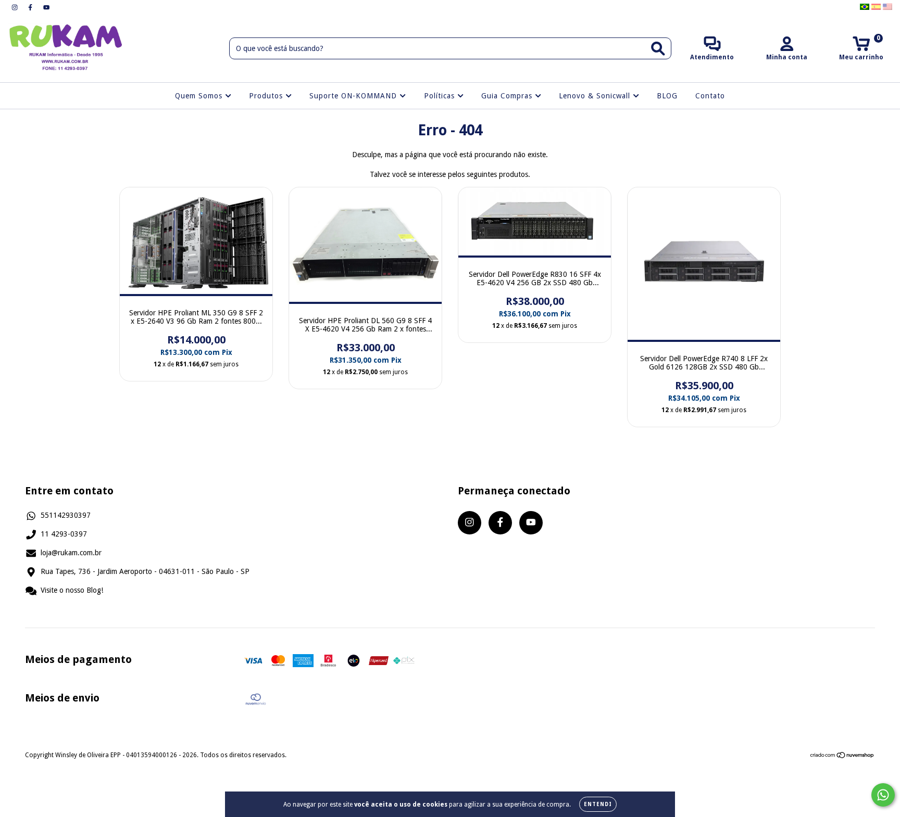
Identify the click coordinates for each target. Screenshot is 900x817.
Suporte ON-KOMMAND (354, 96)
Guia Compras (508, 96)
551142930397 (66, 515)
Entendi (598, 804)
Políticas (440, 96)
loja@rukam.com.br (71, 552)
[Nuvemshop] (842, 756)
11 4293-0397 (64, 534)
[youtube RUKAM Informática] (46, 7)
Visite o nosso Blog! (72, 590)
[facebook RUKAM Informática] (31, 7)
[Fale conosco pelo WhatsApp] (883, 795)
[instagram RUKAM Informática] (15, 7)
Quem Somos (200, 96)
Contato (710, 96)
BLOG (667, 96)
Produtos (267, 96)
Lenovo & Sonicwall (596, 96)
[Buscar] (658, 48)
